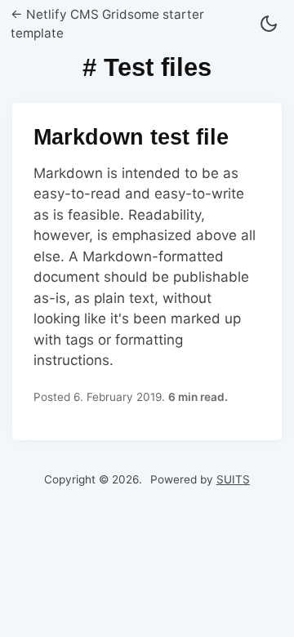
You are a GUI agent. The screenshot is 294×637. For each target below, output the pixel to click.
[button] (268, 25)
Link (147, 271)
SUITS (233, 479)
